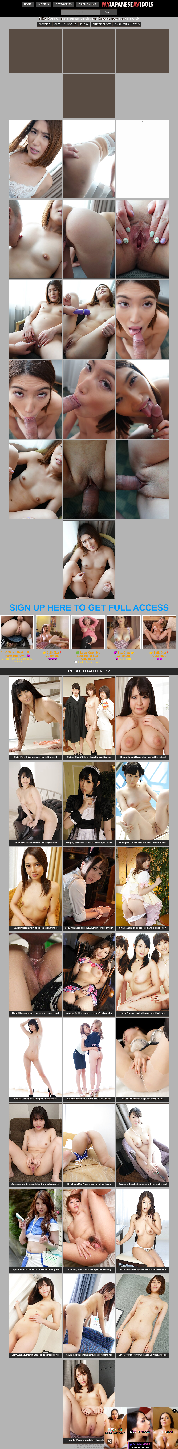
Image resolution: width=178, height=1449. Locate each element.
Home (27, 4)
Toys (136, 24)
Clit (57, 24)
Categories (64, 4)
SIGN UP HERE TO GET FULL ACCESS (89, 607)
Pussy (84, 24)
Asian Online (87, 4)
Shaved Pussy (101, 24)
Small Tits (122, 24)
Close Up (70, 24)
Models (43, 4)
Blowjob (44, 24)
